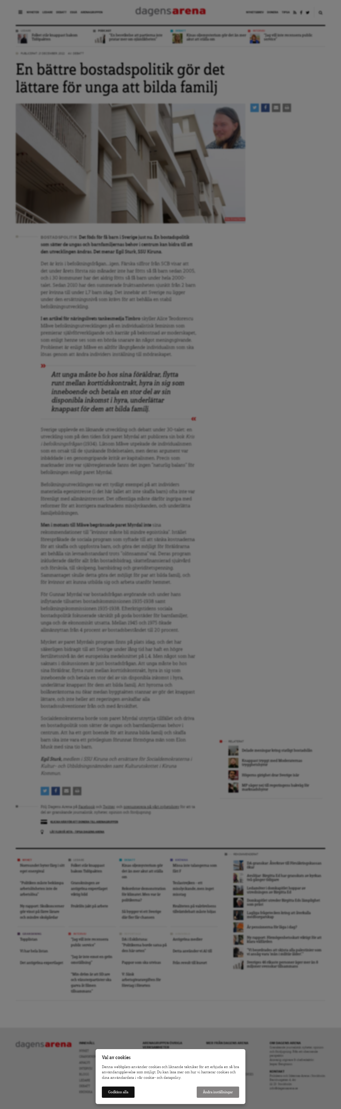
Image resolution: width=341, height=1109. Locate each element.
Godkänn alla (118, 1092)
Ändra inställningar (218, 1092)
